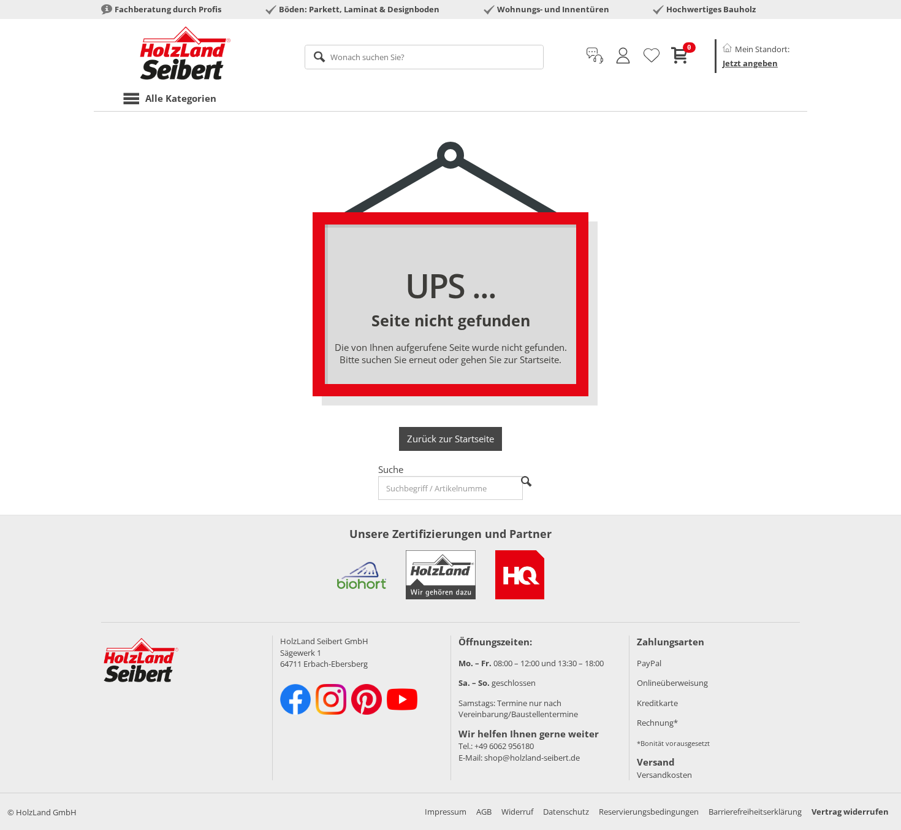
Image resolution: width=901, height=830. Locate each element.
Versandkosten (664, 774)
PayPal (649, 663)
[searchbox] (424, 57)
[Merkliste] (651, 56)
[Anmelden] (623, 55)
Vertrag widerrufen (850, 811)
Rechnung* (657, 722)
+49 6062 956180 (504, 745)
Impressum (445, 811)
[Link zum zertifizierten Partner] (361, 574)
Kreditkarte (657, 703)
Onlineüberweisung (672, 682)
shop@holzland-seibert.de (532, 757)
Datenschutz (566, 811)
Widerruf (517, 811)
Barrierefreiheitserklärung (755, 811)
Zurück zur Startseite (450, 438)
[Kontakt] (595, 56)
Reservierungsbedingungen (649, 811)
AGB (484, 811)
